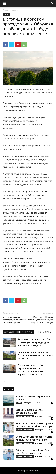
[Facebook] (5, 44)
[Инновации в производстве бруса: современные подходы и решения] (9, 355)
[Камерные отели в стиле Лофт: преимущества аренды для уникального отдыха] (9, 342)
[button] (4, 3)
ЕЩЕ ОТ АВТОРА (43, 332)
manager (27, 403)
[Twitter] (11, 44)
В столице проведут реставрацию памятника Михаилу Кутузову (14, 320)
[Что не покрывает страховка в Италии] (8, 400)
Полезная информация (24, 416)
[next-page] (8, 381)
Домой (5, 10)
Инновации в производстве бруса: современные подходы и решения (35, 355)
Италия (19, 403)
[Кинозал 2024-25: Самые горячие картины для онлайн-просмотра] (8, 427)
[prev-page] (4, 381)
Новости (14, 10)
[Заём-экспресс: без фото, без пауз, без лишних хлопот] (8, 454)
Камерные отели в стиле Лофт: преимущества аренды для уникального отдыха (35, 342)
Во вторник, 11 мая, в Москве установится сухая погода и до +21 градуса (40, 320)
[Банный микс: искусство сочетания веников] (8, 413)
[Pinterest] (18, 44)
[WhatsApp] (24, 44)
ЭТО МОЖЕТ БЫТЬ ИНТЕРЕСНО (18, 332)
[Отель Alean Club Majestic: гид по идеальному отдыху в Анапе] (8, 440)
